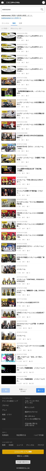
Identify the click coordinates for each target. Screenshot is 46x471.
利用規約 (5, 435)
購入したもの (29, 407)
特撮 (3, 419)
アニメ (4, 410)
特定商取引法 (21, 435)
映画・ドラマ (7, 414)
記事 (20, 23)
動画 (14, 23)
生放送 (11, 445)
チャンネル (5, 23)
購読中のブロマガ (31, 412)
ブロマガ (5, 405)
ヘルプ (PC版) (39, 435)
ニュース (20, 445)
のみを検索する (11, 18)
